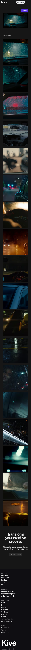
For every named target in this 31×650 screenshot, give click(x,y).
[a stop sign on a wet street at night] (15, 350)
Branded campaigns (8, 594)
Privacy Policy (6, 621)
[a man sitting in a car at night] (15, 323)
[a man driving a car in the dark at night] (15, 269)
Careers (4, 614)
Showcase (5, 578)
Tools (3, 582)
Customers (5, 612)
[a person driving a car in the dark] (15, 215)
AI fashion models (8, 596)
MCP (3, 585)
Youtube (4, 630)
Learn (3, 607)
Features (4, 575)
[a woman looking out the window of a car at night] (15, 377)
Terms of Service (7, 619)
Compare (4, 610)
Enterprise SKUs (7, 591)
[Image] (15, 52)
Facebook (5, 632)
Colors (3, 617)
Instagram (5, 628)
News (3, 605)
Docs (3, 603)
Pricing (4, 580)
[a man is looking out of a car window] (15, 405)
